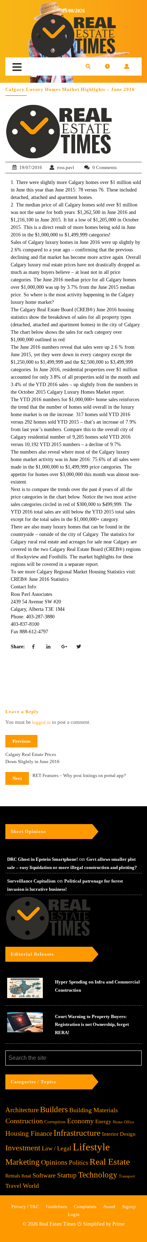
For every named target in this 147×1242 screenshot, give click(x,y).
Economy (80, 1121)
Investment (22, 1147)
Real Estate (110, 1161)
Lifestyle (91, 1146)
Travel (13, 1185)
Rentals (12, 1176)
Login (74, 1214)
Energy (103, 1121)
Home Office (123, 1122)
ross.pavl (65, 167)
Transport (127, 1176)
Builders (54, 1109)
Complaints (85, 1206)
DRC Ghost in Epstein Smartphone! (42, 859)
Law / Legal (56, 1148)
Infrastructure (77, 1133)
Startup (67, 1175)
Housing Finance (28, 1133)
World (31, 1185)
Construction (24, 1121)
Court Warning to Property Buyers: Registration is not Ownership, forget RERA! (92, 1024)
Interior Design (119, 1134)
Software (44, 1175)
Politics (78, 1162)
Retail (26, 1176)
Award (109, 1206)
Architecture (22, 1110)
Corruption (55, 1121)
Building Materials (93, 1110)
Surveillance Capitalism (31, 881)
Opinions (54, 1162)
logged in (41, 722)
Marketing (22, 1161)
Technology (97, 1174)
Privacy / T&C (25, 1206)
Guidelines (56, 1206)
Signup (129, 1206)
